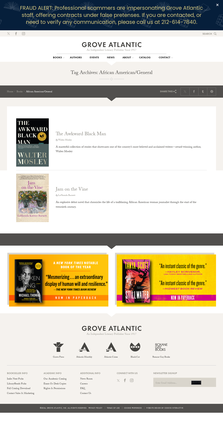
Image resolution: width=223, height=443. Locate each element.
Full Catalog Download (18, 389)
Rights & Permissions (54, 389)
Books (20, 92)
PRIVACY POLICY (95, 408)
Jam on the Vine (72, 190)
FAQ (82, 389)
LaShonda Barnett (66, 195)
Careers (84, 384)
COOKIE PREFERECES (133, 408)
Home (10, 92)
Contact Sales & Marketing (20, 393)
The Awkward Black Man (81, 134)
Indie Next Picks (15, 379)
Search (207, 34)
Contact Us (85, 393)
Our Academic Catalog (55, 379)
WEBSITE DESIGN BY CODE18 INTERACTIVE (164, 408)
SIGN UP (196, 383)
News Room (86, 379)
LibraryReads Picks (16, 384)
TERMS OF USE (113, 408)
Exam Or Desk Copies (55, 384)
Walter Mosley (65, 140)
